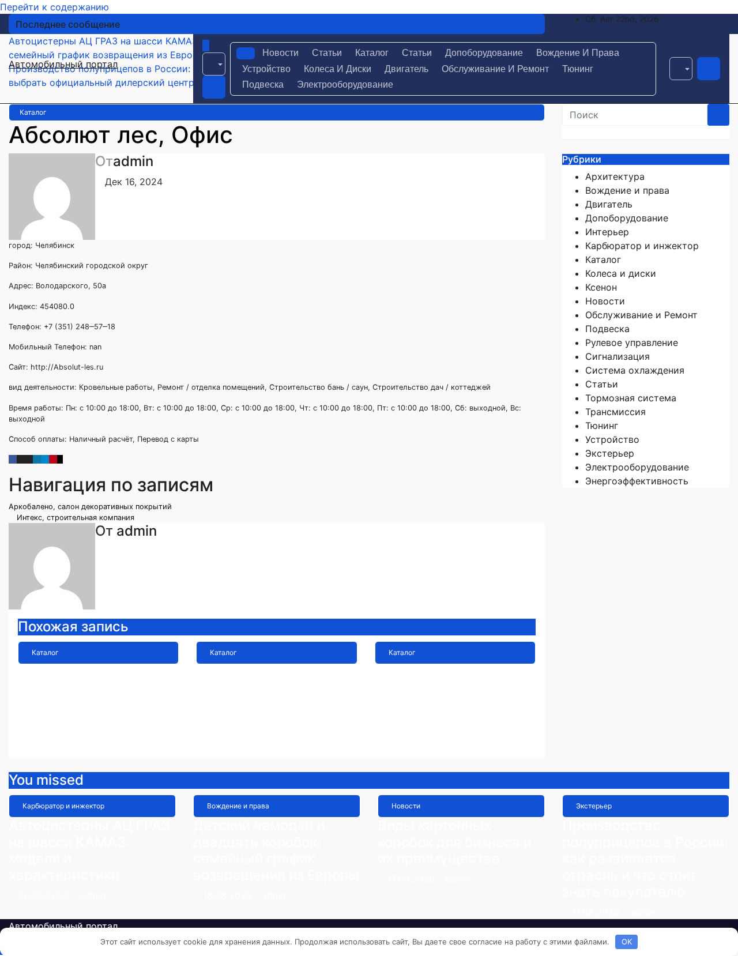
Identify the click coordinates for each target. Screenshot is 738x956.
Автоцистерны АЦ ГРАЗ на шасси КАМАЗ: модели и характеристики (89, 850)
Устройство (266, 69)
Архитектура (615, 176)
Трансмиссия (615, 411)
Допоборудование (484, 53)
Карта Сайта (238, 672)
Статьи (327, 53)
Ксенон (601, 287)
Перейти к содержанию (54, 7)
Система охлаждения (634, 370)
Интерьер (607, 232)
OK (627, 941)
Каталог (372, 53)
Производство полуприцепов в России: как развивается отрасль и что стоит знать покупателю (645, 858)
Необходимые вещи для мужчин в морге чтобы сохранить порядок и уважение (87, 697)
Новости (280, 53)
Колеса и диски (337, 69)
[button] (213, 64)
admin (133, 161)
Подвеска (263, 84)
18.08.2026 (229, 895)
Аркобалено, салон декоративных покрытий (91, 506)
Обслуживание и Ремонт (495, 69)
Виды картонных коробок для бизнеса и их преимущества (455, 842)
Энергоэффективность (636, 481)
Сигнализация (617, 356)
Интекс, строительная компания (74, 517)
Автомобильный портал (63, 64)
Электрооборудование (345, 84)
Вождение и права (577, 53)
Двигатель (406, 69)
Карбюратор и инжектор (642, 245)
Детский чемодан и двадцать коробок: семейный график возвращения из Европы (276, 850)
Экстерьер (609, 453)
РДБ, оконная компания (455, 672)
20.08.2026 (45, 895)
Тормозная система (630, 398)
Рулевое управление (631, 342)
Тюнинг (577, 69)
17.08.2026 (412, 879)
